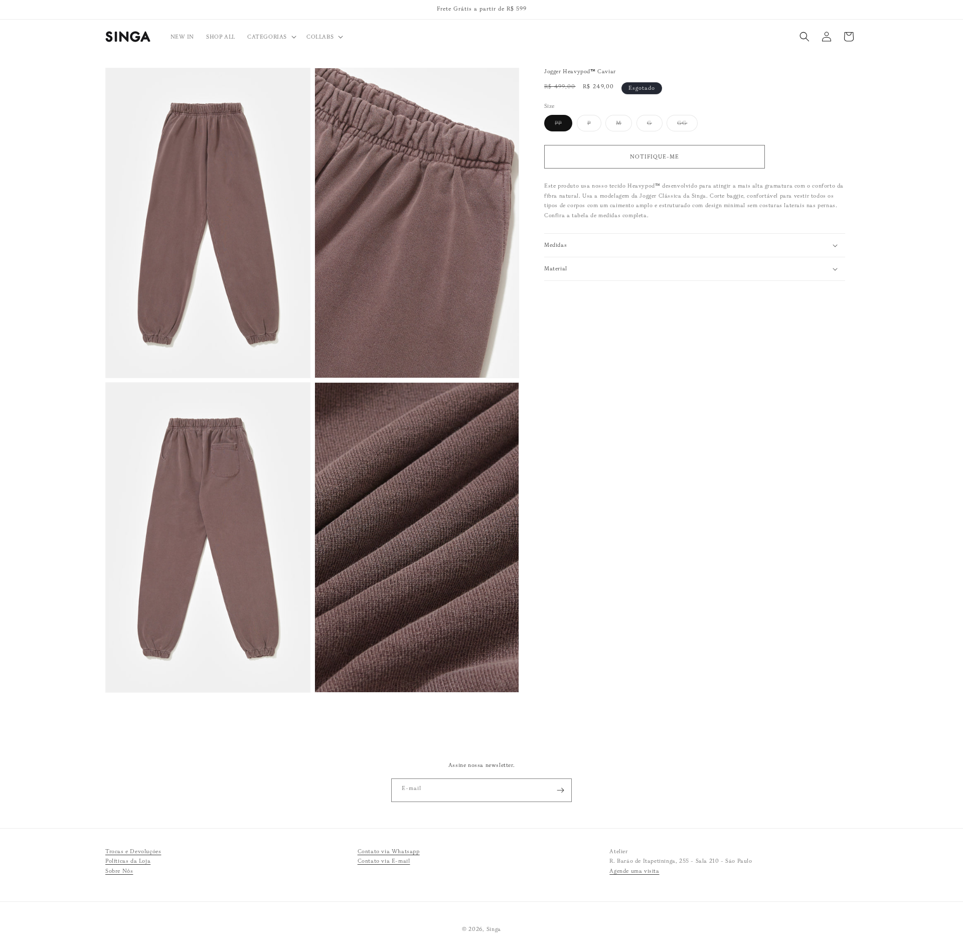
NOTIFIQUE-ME (654, 156)
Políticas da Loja (127, 861)
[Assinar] (560, 790)
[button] (270, 36)
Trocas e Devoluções (133, 851)
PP (563, 125)
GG (687, 125)
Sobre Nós (119, 871)
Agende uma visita (634, 871)
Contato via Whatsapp (389, 851)
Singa (494, 928)
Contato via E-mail (384, 861)
